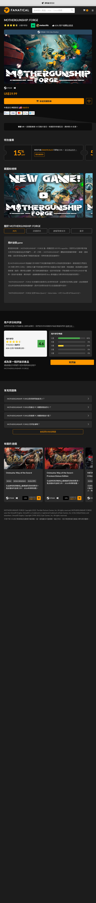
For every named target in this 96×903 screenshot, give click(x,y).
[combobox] (56, 10)
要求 (82, 231)
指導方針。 (70, 326)
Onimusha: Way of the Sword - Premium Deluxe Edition (60, 474)
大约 (14, 231)
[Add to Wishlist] (89, 101)
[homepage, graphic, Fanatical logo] (16, 10)
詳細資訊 (37, 231)
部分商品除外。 (71, 150)
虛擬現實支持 (59, 231)
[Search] (72, 10)
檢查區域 (25, 108)
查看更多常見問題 (48, 432)
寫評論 (72, 362)
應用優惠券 (39, 154)
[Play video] (44, 195)
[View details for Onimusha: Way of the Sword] (23, 458)
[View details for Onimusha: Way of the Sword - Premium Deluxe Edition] (64, 458)
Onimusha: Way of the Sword (19, 473)
